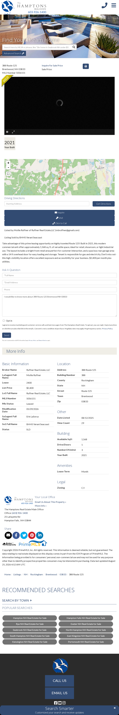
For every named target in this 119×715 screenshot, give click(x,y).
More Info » (41, 505)
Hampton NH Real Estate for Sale (29, 618)
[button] (74, 47)
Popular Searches (17, 608)
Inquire (60, 212)
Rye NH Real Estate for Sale (30, 623)
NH (26, 574)
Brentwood (51, 574)
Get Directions (103, 203)
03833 (63, 574)
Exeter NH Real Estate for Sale (86, 623)
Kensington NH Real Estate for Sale (29, 641)
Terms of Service (43, 340)
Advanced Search (12, 53)
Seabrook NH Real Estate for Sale (29, 629)
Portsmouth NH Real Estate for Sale (86, 641)
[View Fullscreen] (8, 174)
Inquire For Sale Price (52, 65)
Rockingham (36, 574)
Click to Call (61, 223)
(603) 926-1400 (20, 513)
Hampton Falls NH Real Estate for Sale (86, 618)
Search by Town (15, 600)
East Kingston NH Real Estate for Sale (86, 635)
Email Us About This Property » (50, 501)
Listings (17, 574)
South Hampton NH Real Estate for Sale (29, 635)
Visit (60, 217)
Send (6, 335)
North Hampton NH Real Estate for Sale (86, 629)
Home (7, 574)
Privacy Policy (107, 329)
